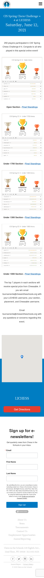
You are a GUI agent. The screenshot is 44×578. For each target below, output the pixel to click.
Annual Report (16, 564)
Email (8, 450)
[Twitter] (19, 559)
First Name (11, 462)
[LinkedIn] (31, 559)
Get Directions (22, 409)
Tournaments (22, 527)
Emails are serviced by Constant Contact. (26, 497)
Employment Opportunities (22, 534)
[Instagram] (25, 559)
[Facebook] (13, 559)
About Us (22, 519)
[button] (22, 357)
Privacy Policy (28, 564)
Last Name (11, 473)
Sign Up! (22, 504)
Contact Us (22, 531)
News (22, 523)
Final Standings (30, 106)
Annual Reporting (22, 538)
